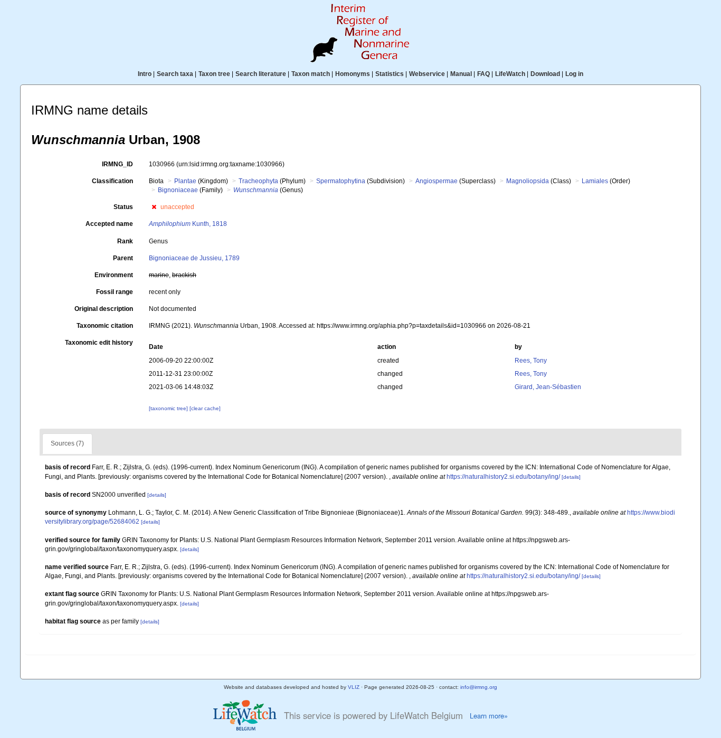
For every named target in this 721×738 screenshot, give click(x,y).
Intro (144, 74)
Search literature (260, 74)
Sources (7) (67, 443)
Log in (574, 74)
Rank (125, 241)
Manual (461, 74)
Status (123, 207)
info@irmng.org (478, 687)
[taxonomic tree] (169, 408)
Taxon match (310, 74)
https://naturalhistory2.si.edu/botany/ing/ (503, 476)
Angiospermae (436, 181)
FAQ (483, 74)
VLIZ (353, 687)
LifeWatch (510, 74)
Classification (112, 181)
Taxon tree (214, 74)
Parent (123, 258)
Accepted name (109, 224)
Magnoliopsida (527, 181)
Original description (103, 309)
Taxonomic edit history (99, 342)
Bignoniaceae (178, 190)
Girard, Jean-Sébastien (548, 387)
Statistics (389, 74)
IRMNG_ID (117, 164)
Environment (113, 275)
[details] (571, 477)
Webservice (427, 74)
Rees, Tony (531, 360)
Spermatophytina (340, 181)
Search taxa (175, 74)
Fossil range (114, 292)
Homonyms (352, 74)
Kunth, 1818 (188, 224)
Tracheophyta (258, 181)
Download (545, 74)
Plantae (185, 181)
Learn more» (489, 716)
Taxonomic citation (105, 325)
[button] (154, 207)
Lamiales (595, 181)
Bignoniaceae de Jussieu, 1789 (194, 258)
